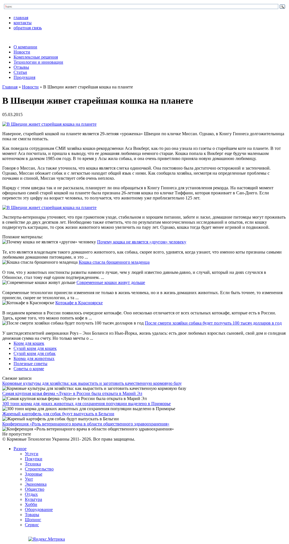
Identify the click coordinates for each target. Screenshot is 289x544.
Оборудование (39, 509)
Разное (20, 448)
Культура (33, 499)
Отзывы (21, 67)
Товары (32, 514)
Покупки (33, 458)
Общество (34, 489)
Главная (9, 87)
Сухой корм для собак (35, 353)
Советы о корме (29, 368)
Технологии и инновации (38, 62)
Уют (29, 479)
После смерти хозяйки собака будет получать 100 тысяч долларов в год (213, 323)
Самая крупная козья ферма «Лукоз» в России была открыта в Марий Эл (72, 393)
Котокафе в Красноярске (79, 302)
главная (21, 17)
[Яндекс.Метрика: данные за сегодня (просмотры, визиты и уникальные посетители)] (46, 539)
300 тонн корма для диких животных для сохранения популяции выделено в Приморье (86, 403)
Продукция (24, 77)
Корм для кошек (29, 343)
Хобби (31, 504)
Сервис (32, 524)
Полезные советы (30, 363)
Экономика (36, 484)
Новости (22, 52)
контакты (23, 22)
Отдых (31, 494)
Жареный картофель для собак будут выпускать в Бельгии (58, 413)
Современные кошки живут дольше (110, 282)
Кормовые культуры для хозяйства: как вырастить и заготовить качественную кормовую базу (92, 383)
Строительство (39, 469)
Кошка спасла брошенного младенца (114, 262)
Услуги (31, 453)
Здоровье (33, 474)
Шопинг (33, 519)
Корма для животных (34, 358)
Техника (33, 463)
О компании (25, 47)
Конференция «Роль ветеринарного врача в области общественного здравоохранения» (85, 423)
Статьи (20, 72)
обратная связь (28, 27)
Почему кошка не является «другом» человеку (141, 241)
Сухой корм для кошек (35, 348)
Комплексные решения (36, 57)
